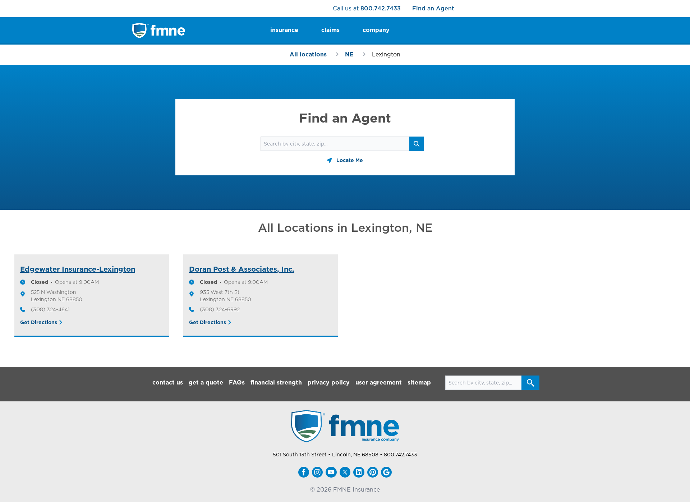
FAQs (237, 382)
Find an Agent (433, 8)
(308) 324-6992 (220, 309)
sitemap (419, 382)
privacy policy (329, 382)
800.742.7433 (380, 8)
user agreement (378, 382)
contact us (167, 382)
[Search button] (530, 383)
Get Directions (38, 322)
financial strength (276, 382)
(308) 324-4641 (50, 309)
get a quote (206, 382)
